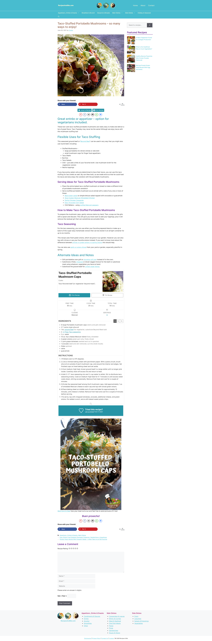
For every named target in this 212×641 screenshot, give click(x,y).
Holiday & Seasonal (144, 13)
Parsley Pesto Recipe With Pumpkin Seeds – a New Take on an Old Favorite (83, 539)
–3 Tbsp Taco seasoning (72, 332)
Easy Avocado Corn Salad (74, 203)
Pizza (111, 628)
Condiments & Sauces (92, 616)
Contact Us (105, 638)
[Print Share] (92, 114)
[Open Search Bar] (59, 17)
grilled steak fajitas (92, 267)
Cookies (111, 638)
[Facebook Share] (84, 114)
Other (86, 626)
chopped (79, 262)
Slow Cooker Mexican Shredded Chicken (80, 198)
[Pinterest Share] (80, 114)
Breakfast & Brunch (88, 13)
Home (135, 5)
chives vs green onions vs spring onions (87, 242)
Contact (151, 5)
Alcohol (86, 621)
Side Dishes (129, 13)
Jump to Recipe (85, 110)
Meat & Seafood (115, 621)
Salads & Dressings (141, 621)
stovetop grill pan (90, 259)
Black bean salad (71, 196)
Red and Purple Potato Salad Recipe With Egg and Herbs (143, 67)
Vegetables (138, 623)
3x (121, 321)
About (143, 5)
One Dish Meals (115, 623)
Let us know (89, 412)
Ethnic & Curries (115, 619)
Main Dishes (116, 13)
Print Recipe (99, 110)
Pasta (111, 626)
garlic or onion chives (78, 247)
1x (115, 321)
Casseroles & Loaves (117, 616)
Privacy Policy (96, 638)
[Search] (149, 25)
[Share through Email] (88, 114)
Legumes (137, 619)
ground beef (69, 330)
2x (118, 321)
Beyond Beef (85, 141)
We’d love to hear (64, 511)
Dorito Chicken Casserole (74, 200)
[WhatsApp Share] (96, 114)
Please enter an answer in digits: (70, 590)
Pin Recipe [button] (108, 295)
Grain (136, 616)
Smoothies (88, 623)
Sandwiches (113, 631)
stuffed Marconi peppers (89, 205)
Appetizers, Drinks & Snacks (67, 13)
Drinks (86, 619)
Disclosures (87, 638)
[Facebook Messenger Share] (100, 114)
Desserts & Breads (103, 13)
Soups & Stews (114, 633)
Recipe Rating (63, 549)
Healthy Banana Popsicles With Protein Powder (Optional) (144, 58)
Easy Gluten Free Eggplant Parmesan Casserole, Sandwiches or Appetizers (83, 537)
